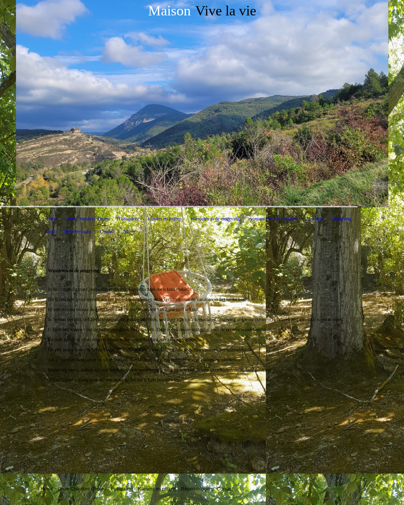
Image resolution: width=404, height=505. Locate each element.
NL (126, 231)
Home (50, 218)
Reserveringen (77, 231)
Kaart (50, 231)
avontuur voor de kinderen (273, 218)
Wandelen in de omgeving (214, 218)
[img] (202, 103)
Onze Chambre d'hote (81, 488)
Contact (107, 231)
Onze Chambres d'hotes (87, 218)
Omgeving (341, 218)
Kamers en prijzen (165, 218)
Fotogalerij (129, 218)
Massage (314, 218)
